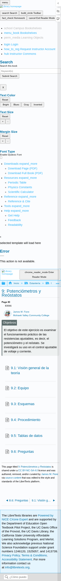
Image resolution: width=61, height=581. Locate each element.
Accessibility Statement (17, 559)
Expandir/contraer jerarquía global (5, 283)
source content (13, 477)
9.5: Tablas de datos (26, 436)
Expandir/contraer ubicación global (57, 282)
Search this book (8, 66)
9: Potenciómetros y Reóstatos (34, 466)
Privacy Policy (11, 555)
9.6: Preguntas (22, 452)
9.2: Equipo (20, 388)
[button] (14, 220)
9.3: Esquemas (22, 404)
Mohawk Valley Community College (31, 315)
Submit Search (9, 76)
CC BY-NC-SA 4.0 (28, 470)
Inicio (16, 283)
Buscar (6, 577)
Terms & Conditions (34, 555)
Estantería (35, 283)
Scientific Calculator (21, 192)
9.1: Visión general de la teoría (30, 370)
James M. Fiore (21, 312)
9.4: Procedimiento (25, 420)
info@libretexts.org (16, 567)
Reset (5, 99)
